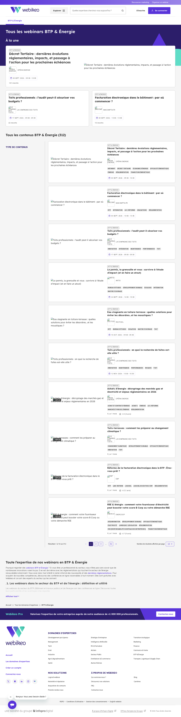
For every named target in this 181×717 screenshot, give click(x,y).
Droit (50, 650)
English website (115, 702)
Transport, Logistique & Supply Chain (147, 659)
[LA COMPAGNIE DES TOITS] (23, 107)
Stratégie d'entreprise (99, 638)
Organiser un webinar (160, 2)
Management (53, 642)
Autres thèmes (96, 663)
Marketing (137, 642)
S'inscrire (140, 10)
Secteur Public (96, 654)
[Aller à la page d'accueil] (27, 10)
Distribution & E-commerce (100, 659)
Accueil (8, 605)
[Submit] (122, 10)
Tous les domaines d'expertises (26, 605)
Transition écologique (142, 638)
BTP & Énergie (139, 654)
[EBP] (113, 476)
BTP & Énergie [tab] (15, 20)
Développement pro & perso (58, 638)
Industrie (51, 654)
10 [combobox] (169, 544)
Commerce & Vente (141, 650)
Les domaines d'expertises (18, 661)
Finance (136, 646)
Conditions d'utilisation (75, 702)
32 (111, 544)
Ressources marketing (140, 2)
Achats (93, 650)
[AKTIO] (114, 277)
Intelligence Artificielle (99, 642)
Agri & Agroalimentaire (56, 659)
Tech (50, 646)
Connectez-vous (13, 674)
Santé (50, 663)
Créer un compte (13, 668)
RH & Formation (96, 646)
